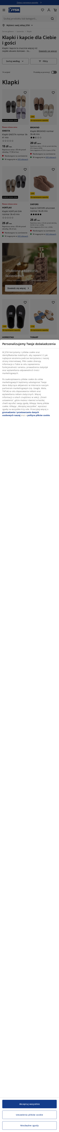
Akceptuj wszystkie (29, 1104)
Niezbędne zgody (29, 1125)
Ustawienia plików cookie (29, 1114)
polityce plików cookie (38, 415)
